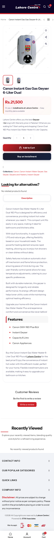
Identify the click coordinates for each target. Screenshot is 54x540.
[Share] (46, 37)
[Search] (44, 6)
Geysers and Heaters (18, 174)
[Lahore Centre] (28, 6)
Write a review (27, 404)
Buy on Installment (27, 156)
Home (3, 19)
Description (27, 198)
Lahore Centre (34, 356)
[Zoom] (46, 44)
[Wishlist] (46, 30)
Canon (16, 171)
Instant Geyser (33, 174)
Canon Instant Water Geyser (31, 171)
